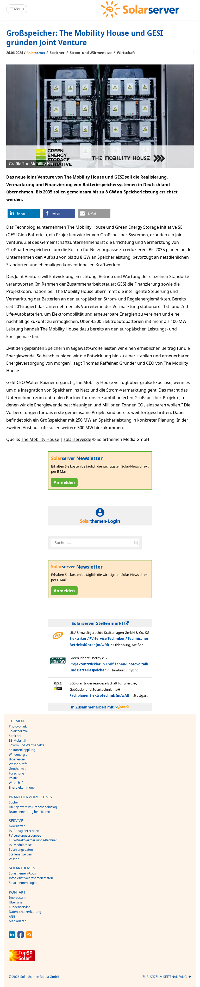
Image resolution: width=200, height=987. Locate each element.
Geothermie (17, 768)
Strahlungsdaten (21, 849)
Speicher (57, 52)
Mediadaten (17, 921)
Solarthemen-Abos (22, 873)
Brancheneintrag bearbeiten (29, 811)
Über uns (15, 902)
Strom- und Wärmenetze (91, 52)
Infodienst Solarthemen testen (31, 878)
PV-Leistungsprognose (25, 835)
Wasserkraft (18, 764)
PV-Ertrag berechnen (24, 831)
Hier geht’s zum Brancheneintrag (33, 807)
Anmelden (64, 482)
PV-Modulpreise (20, 845)
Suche (13, 802)
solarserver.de (77, 439)
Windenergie (18, 754)
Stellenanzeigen (20, 854)
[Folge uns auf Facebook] (20, 936)
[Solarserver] (140, 9)
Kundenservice (19, 907)
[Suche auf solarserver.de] (136, 543)
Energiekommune (22, 787)
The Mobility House (86, 227)
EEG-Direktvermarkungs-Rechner (33, 840)
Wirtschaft (126, 52)
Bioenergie (17, 759)
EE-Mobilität (17, 740)
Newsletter (17, 826)
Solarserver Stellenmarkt (98, 623)
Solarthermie (18, 731)
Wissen (14, 859)
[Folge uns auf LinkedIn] (12, 936)
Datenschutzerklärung (25, 911)
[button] (24, 213)
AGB (12, 916)
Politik (13, 778)
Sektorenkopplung (22, 750)
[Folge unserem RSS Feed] (29, 936)
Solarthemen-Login (22, 882)
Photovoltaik (18, 726)
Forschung (16, 773)
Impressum (17, 897)
